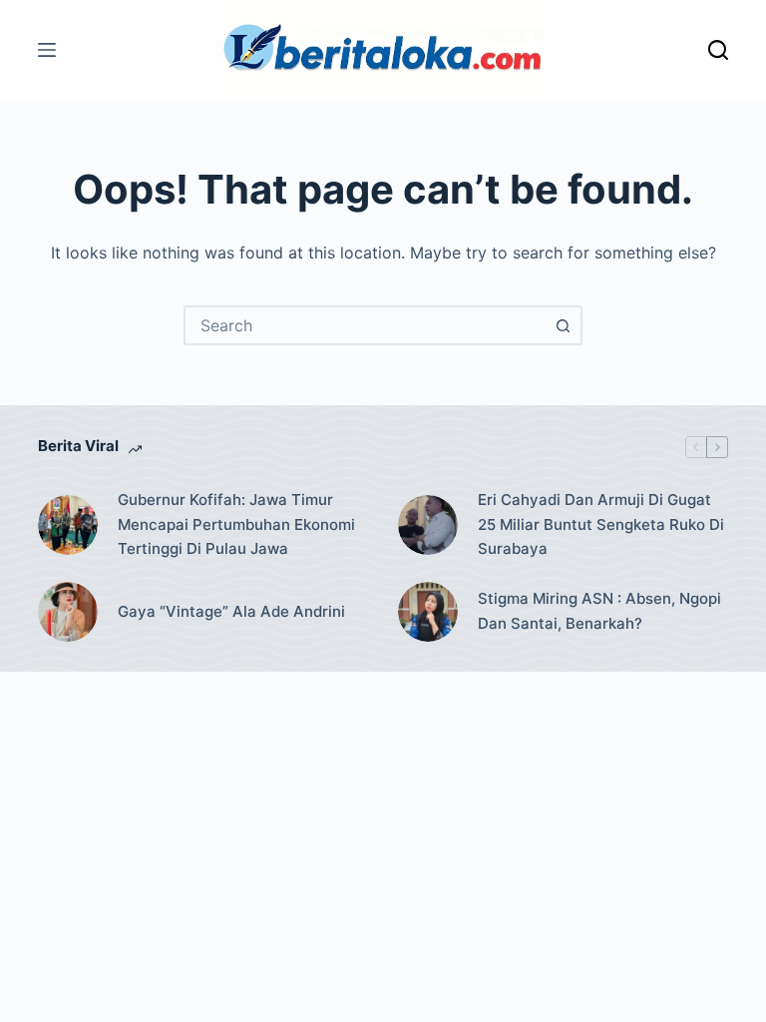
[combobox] (365, 325)
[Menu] (47, 50)
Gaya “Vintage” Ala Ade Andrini (231, 611)
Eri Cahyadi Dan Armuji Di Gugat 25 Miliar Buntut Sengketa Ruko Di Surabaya (601, 524)
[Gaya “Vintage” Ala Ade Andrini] (68, 612)
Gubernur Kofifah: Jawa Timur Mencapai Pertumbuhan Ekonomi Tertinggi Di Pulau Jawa (236, 524)
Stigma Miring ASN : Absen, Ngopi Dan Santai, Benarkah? (599, 611)
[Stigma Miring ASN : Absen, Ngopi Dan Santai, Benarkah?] (428, 612)
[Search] (718, 50)
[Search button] (562, 325)
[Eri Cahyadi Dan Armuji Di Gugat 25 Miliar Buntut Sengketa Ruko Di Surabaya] (428, 525)
